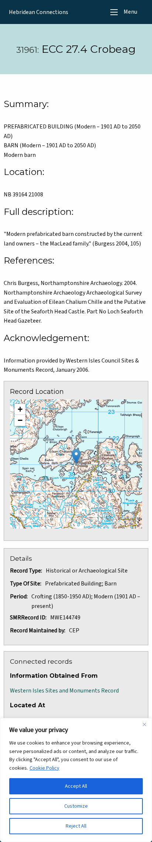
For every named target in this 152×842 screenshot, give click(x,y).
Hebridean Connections (38, 12)
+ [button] (20, 409)
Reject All (76, 826)
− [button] (20, 420)
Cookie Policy (44, 768)
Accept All (76, 786)
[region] (76, 780)
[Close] (144, 724)
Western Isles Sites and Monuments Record (64, 691)
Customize (76, 806)
